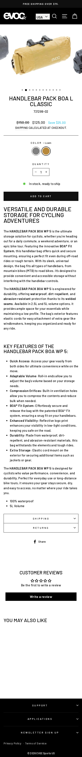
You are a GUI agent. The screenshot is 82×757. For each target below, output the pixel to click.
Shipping (21, 127)
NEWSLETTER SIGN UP (40, 732)
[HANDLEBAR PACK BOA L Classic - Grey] (15, 683)
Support (40, 705)
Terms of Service (35, 743)
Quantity (41, 163)
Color (41, 142)
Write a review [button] (41, 597)
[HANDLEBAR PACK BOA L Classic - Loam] (20, 683)
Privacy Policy (12, 743)
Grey (36, 151)
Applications (40, 718)
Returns (41, 527)
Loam (46, 151)
